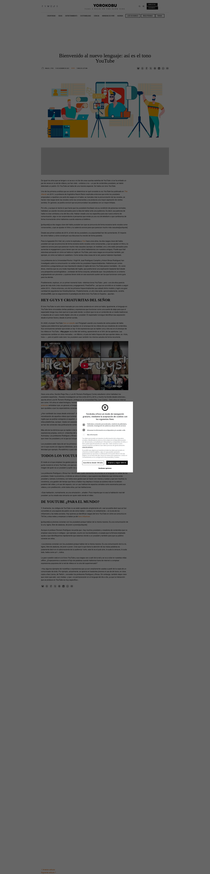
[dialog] (105, 437)
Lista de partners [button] (87, 447)
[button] (105, 434)
